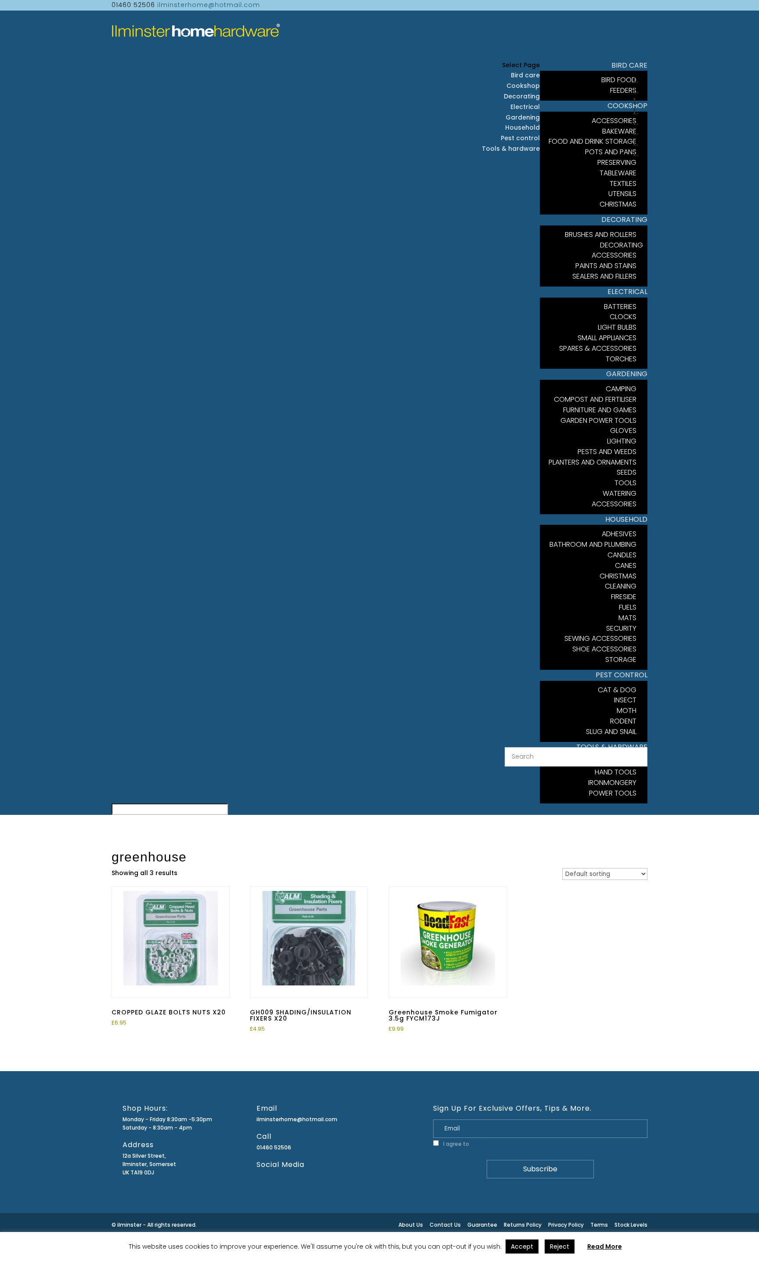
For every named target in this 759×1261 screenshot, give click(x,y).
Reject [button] (559, 1246)
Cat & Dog (617, 690)
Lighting (621, 441)
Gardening (523, 117)
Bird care (525, 75)
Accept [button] (522, 1246)
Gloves (623, 430)
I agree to (474, 1144)
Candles (621, 555)
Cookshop (523, 85)
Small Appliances (607, 338)
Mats (627, 618)
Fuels (627, 607)
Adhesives (619, 534)
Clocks (623, 317)
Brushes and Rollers (600, 234)
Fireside (623, 597)
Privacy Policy (488, 1144)
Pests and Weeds (607, 452)
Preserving (616, 162)
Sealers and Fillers (604, 276)
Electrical (525, 106)
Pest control (520, 138)
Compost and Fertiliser (595, 399)
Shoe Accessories (604, 649)
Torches (621, 359)
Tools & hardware (511, 148)
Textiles (623, 183)
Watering (619, 493)
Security (621, 628)
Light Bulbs (617, 327)
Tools (625, 483)
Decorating (522, 96)
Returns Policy (523, 1224)
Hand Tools (615, 772)
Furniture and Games (599, 410)
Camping (621, 389)
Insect (625, 700)
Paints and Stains (605, 266)
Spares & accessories (597, 348)
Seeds (626, 472)
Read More (604, 1246)
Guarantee (482, 1224)
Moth (626, 710)
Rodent (623, 721)
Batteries (620, 307)
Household (522, 127)
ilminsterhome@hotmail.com (297, 1119)
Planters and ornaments (592, 462)
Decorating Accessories (617, 250)
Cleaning (620, 586)
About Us (410, 1224)
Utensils (622, 194)
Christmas (618, 576)
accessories (614, 504)
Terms (599, 1224)
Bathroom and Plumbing (592, 544)
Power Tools (612, 793)
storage (620, 659)
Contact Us (445, 1224)
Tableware (618, 173)
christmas (618, 204)
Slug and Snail (611, 732)
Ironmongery (612, 783)
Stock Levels (630, 1224)
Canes (625, 565)
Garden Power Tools (598, 420)
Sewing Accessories (600, 638)
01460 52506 (274, 1147)
